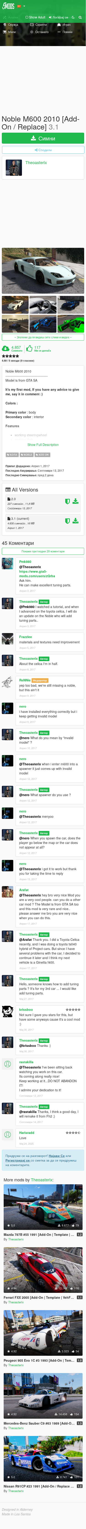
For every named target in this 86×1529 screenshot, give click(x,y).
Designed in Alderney (17, 1509)
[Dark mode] (73, 17)
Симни (46, 138)
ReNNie (25, 680)
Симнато (16, 350)
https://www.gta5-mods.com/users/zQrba (37, 573)
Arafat (24, 889)
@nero (24, 737)
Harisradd (26, 1132)
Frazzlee (25, 636)
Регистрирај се (18, 1160)
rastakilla (26, 1062)
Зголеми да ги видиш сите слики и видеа (43, 337)
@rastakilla (28, 1111)
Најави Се (57, 1155)
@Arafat (25, 939)
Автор (44, 601)
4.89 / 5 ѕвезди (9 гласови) (18, 360)
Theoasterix (36, 163)
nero (22, 706)
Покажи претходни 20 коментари (43, 551)
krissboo (26, 1009)
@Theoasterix (30, 566)
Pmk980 (25, 561)
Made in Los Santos (16, 1514)
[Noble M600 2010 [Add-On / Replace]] (43, 271)
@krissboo (27, 1045)
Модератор (40, 680)
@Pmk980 (27, 606)
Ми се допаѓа (42, 350)
